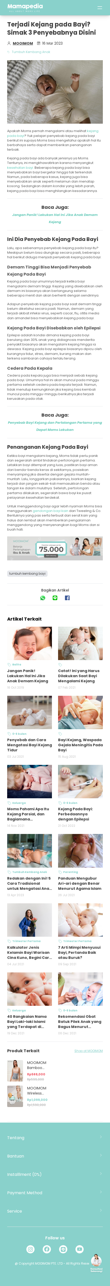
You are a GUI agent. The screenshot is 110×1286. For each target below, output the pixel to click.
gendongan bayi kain (50, 510)
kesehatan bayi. (20, 167)
